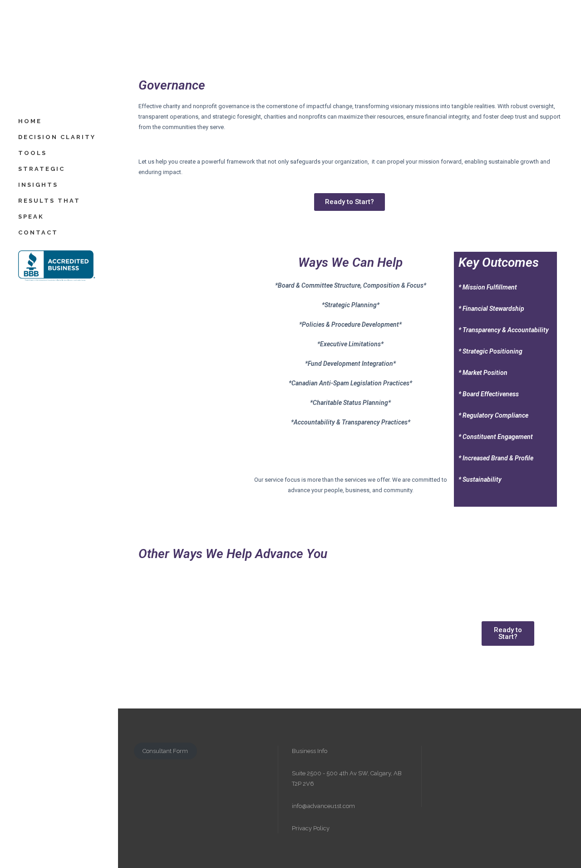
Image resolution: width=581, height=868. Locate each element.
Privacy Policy (311, 828)
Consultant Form (165, 751)
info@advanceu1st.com (323, 806)
